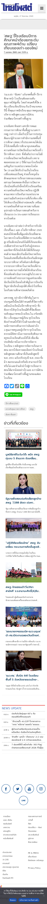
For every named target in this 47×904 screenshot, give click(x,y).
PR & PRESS (33, 853)
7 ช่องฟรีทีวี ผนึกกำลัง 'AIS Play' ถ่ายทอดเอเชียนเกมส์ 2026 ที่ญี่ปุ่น (27, 746)
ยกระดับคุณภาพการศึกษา (15, 409)
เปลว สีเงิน (7, 820)
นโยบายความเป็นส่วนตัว (29, 900)
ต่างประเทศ (7, 852)
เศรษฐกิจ (6, 831)
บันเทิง (5, 874)
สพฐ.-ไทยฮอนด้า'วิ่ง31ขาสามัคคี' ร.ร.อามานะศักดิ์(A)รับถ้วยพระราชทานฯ (22, 591)
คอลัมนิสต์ (7, 823)
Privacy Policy (34, 868)
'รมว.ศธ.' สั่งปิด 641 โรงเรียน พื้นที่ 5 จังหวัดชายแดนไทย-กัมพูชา (22, 679)
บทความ (6, 827)
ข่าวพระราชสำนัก (9, 834)
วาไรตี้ (30, 820)
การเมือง (6, 816)
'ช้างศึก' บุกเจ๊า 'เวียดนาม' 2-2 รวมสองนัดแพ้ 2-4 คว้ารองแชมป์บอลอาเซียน (27, 738)
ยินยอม (13, 900)
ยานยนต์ (6, 863)
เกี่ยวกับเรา (32, 856)
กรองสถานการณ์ (35, 816)
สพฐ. (32, 409)
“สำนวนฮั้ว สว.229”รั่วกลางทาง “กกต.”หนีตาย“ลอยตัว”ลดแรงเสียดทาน (26, 723)
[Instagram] (41, 788)
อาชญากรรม (8, 856)
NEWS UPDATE (12, 708)
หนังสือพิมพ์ (8, 838)
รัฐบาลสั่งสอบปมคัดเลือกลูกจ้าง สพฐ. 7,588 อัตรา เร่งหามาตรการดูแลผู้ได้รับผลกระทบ (23, 502)
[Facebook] (6, 788)
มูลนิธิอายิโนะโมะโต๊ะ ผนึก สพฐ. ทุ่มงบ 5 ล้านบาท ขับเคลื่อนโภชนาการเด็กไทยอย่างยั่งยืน (23, 458)
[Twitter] (17, 788)
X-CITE (6, 859)
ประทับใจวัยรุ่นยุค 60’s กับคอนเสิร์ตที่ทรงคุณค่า (24, 715)
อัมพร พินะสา (11, 414)
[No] (43, 895)
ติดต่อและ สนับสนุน (36, 860)
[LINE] (23, 800)
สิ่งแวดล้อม (32, 842)
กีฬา (29, 823)
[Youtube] (29, 788)
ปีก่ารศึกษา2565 (12, 403)
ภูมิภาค (31, 838)
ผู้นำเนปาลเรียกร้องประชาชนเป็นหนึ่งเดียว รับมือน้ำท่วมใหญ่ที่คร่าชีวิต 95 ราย (26, 731)
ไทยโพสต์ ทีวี (8, 878)
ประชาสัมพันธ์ (33, 834)
